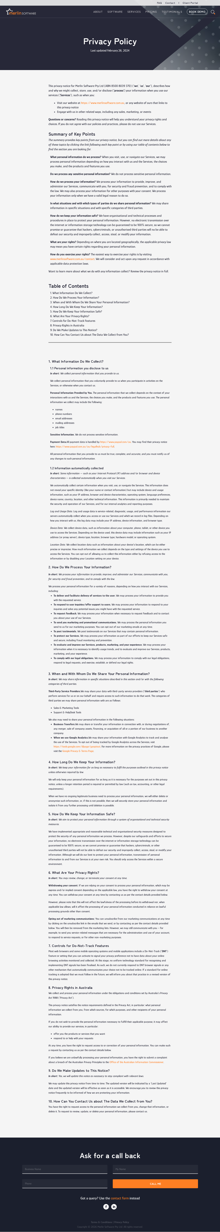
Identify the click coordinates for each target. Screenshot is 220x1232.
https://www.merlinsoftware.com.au (102, 103)
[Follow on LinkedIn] (114, 1207)
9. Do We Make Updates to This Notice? (73, 330)
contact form (120, 1198)
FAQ (159, 3)
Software (115, 11)
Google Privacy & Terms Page (78, 751)
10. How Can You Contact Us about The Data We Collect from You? (89, 334)
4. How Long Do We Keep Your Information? (76, 307)
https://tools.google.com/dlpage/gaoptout (77, 746)
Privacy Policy (121, 1222)
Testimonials (172, 11)
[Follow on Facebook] (106, 1207)
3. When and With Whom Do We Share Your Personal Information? (90, 302)
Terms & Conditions (101, 1222)
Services (134, 11)
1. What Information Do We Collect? (71, 293)
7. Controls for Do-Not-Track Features (72, 320)
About (98, 11)
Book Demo (197, 11)
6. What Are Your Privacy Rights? (69, 316)
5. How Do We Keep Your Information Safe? (76, 311)
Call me (155, 1184)
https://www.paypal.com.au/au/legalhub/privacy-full (85, 446)
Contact (170, 3)
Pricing (151, 11)
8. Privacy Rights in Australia (67, 325)
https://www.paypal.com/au (115, 442)
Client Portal (190, 3)
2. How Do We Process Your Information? (74, 297)
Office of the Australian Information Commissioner (136, 1062)
